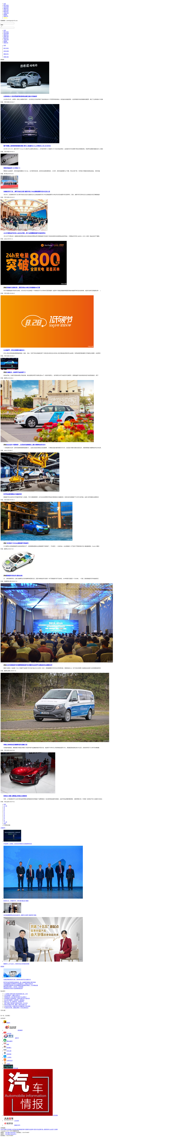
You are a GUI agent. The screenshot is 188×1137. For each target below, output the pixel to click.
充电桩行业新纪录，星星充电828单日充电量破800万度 (23, 287)
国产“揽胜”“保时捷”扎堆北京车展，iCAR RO (16, 1003)
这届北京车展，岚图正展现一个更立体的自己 (16, 1007)
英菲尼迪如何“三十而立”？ (12, 168)
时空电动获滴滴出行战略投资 (13, 494)
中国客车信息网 (29, 1129)
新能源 (5, 14)
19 (4, 808)
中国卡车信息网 (37, 1129)
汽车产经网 (3, 1129)
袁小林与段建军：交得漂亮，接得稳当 (14, 1000)
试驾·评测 (6, 6)
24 (4, 815)
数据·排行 (6, 11)
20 (4, 810)
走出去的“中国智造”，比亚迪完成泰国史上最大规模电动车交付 (25, 444)
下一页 (5, 822)
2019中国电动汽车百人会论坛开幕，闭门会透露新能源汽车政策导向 (25, 233)
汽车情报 (9, 1129)
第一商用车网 (45, 1129)
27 (4, 819)
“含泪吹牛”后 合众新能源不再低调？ (17, 543)
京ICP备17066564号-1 (10, 1132)
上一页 (5, 806)
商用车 (5, 18)
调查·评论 (6, 8)
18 (4, 807)
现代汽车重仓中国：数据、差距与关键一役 (15, 1004)
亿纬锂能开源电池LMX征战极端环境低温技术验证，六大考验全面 (21, 985)
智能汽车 (6, 16)
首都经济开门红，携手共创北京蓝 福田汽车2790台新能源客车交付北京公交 (27, 191)
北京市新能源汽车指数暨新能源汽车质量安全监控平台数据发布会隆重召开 (29, 665)
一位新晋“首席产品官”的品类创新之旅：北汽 (16, 993)
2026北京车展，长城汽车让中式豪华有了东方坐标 (17, 1006)
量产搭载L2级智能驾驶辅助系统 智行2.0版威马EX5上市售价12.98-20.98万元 (27, 146)
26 (4, 818)
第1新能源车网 (20, 1129)
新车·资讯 (6, 5)
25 (4, 816)
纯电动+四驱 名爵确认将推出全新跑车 (15, 796)
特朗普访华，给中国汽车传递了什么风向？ (15, 997)
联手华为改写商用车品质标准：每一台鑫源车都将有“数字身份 (20, 982)
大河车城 (14, 1129)
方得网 (56, 1129)
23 (4, 814)
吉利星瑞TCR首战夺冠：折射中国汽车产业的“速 (17, 998)
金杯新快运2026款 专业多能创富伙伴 (13, 988)
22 (4, 812)
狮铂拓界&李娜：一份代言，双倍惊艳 (13, 986)
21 (4, 811)
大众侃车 (51, 1129)
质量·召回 (6, 10)
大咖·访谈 (6, 13)
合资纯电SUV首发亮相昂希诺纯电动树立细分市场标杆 (20, 96)
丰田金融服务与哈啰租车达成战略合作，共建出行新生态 (18, 983)
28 (4, 820)
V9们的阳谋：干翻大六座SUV (12, 995)
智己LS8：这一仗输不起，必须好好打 (14, 1001)
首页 (5, 3)
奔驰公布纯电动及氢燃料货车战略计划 (15, 744)
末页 (5, 823)
